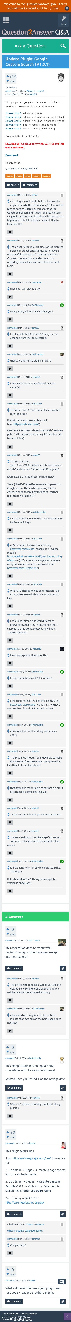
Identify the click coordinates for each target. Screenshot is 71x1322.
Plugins (29, 91)
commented (12, 195)
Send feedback (11, 1314)
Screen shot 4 (13, 124)
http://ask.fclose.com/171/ (22, 568)
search (10, 176)
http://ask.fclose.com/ (26, 424)
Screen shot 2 (13, 117)
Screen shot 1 (13, 113)
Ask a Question (30, 45)
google (36, 176)
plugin (19, 176)
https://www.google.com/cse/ (32, 1158)
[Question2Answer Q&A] (35, 31)
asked (8, 91)
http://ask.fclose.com (22, 548)
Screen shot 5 (13, 128)
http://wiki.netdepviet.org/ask (24, 1202)
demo (19, 8)
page (27, 176)
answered (9, 940)
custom (46, 176)
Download (11, 155)
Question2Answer (23, 1319)
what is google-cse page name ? (25, 1230)
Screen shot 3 (13, 120)
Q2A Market (24, 1317)
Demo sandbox (29, 1314)
